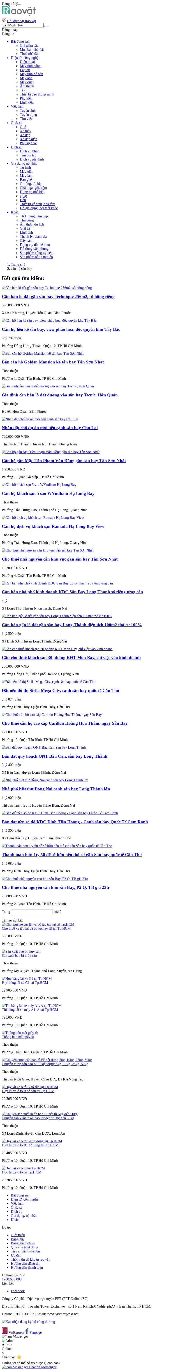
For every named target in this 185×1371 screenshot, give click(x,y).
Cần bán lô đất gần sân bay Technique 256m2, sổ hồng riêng (58, 296)
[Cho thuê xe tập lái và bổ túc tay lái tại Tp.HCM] (38, 924)
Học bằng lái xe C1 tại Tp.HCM (25, 983)
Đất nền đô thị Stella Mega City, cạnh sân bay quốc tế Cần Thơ (60, 690)
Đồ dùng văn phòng (34, 249)
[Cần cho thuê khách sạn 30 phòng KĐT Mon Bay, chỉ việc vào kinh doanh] (57, 649)
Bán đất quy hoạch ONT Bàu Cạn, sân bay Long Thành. (55, 756)
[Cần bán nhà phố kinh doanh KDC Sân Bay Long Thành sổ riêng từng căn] (57, 583)
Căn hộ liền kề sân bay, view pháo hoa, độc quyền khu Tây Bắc (61, 329)
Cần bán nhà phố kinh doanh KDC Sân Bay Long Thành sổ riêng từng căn (72, 591)
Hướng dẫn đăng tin (25, 1263)
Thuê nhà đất (29, 54)
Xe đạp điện (28, 139)
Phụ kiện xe (28, 143)
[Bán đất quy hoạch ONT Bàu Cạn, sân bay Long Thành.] (44, 747)
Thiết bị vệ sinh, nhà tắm (37, 204)
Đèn (23, 200)
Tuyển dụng (28, 114)
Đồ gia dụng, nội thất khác (39, 208)
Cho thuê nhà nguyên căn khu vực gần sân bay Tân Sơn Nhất (60, 559)
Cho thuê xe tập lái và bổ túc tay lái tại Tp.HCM (36, 928)
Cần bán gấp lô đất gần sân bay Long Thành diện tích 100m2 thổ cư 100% (72, 624)
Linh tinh (26, 232)
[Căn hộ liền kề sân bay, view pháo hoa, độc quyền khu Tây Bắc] (49, 320)
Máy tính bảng (30, 66)
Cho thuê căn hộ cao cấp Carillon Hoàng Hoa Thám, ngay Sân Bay (65, 723)
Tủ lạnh (25, 167)
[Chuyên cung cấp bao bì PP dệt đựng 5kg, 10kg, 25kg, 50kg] (47, 1060)
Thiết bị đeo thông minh (37, 94)
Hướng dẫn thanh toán (27, 1267)
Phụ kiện (26, 98)
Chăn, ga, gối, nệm (33, 188)
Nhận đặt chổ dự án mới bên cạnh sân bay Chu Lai (50, 427)
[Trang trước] (3, 917)
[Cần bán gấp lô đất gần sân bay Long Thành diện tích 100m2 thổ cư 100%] (57, 616)
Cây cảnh (26, 240)
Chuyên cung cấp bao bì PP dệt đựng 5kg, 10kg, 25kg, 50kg (45, 1064)
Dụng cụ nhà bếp (32, 192)
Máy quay (27, 82)
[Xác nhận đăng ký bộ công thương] (28, 1322)
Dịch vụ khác (29, 151)
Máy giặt (26, 171)
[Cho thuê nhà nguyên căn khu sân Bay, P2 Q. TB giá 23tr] (45, 879)
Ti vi (23, 90)
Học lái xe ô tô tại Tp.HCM (21, 1172)
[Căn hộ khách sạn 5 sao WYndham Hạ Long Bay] (39, 484)
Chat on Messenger (42, 1367)
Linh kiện (27, 102)
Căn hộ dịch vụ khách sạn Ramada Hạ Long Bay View (53, 526)
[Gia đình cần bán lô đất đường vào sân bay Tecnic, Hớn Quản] (48, 386)
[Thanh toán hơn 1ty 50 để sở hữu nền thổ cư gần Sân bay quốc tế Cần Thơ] (57, 846)
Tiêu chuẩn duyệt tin (25, 1251)
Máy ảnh (26, 78)
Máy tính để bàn (31, 74)
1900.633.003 (12, 1279)
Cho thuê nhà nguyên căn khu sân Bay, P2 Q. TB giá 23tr (56, 887)
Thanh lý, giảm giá (33, 236)
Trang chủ (18, 264)
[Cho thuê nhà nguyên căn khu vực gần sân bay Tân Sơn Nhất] (47, 550)
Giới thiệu (18, 1235)
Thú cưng (27, 220)
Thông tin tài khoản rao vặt (30, 1259)
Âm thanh (27, 86)
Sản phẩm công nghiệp (36, 253)
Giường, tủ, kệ (30, 184)
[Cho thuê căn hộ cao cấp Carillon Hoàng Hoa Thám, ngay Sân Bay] (52, 715)
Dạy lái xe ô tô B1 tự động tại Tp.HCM (30, 1145)
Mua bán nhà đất (32, 49)
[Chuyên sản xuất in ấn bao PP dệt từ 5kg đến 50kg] (40, 1114)
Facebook (18, 1291)
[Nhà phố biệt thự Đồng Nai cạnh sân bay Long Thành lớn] (45, 780)
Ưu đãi (16, 1255)
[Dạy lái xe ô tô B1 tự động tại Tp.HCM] (32, 1141)
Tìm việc (26, 119)
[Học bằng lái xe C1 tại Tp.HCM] (27, 978)
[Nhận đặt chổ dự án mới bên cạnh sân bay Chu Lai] (40, 419)
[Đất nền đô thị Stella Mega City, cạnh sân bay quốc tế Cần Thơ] (48, 682)
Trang (6, 912)
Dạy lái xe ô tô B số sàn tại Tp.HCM (28, 1091)
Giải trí (25, 228)
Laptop (25, 70)
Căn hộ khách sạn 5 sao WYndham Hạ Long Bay (48, 493)
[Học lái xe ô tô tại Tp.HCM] (23, 1168)
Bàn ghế (26, 180)
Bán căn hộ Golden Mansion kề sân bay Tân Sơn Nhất (53, 362)
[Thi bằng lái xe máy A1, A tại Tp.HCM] (32, 1006)
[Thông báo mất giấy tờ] (20, 1033)
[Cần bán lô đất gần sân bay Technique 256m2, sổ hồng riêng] (47, 288)
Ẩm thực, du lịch (32, 224)
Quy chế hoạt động (24, 1247)
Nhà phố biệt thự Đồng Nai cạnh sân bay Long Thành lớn (56, 789)
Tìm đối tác (28, 155)
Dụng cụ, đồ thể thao (35, 245)
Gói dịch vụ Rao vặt (21, 21)
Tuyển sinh (28, 110)
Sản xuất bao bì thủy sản (19, 955)
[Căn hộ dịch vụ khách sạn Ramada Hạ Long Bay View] (43, 517)
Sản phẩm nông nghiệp (36, 257)
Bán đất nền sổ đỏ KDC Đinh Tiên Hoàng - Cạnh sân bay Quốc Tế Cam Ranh (75, 821)
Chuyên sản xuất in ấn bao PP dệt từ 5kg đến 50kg (38, 1118)
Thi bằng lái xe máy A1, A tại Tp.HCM (30, 1010)
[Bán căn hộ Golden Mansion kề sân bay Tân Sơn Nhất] (42, 353)
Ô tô (23, 127)
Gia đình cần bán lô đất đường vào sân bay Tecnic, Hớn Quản (60, 395)
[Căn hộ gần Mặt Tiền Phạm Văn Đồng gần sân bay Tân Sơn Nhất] (50, 452)
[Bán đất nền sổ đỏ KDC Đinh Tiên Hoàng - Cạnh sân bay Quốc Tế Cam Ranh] (60, 813)
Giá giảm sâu (29, 45)
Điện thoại (27, 62)
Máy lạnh (26, 175)
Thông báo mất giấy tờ (18, 1037)
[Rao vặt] (19, 15)
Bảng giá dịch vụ (23, 1243)
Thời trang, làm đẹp (34, 216)
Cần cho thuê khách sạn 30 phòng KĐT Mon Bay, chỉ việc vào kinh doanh (71, 657)
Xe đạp (25, 135)
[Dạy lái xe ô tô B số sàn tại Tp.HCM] (30, 1087)
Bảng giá (17, 1239)
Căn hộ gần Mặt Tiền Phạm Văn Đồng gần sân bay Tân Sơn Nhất (64, 460)
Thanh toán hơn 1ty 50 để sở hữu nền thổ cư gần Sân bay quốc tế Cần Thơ (72, 854)
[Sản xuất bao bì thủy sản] (21, 951)
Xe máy (25, 131)
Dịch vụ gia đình (32, 159)
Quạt (23, 196)
